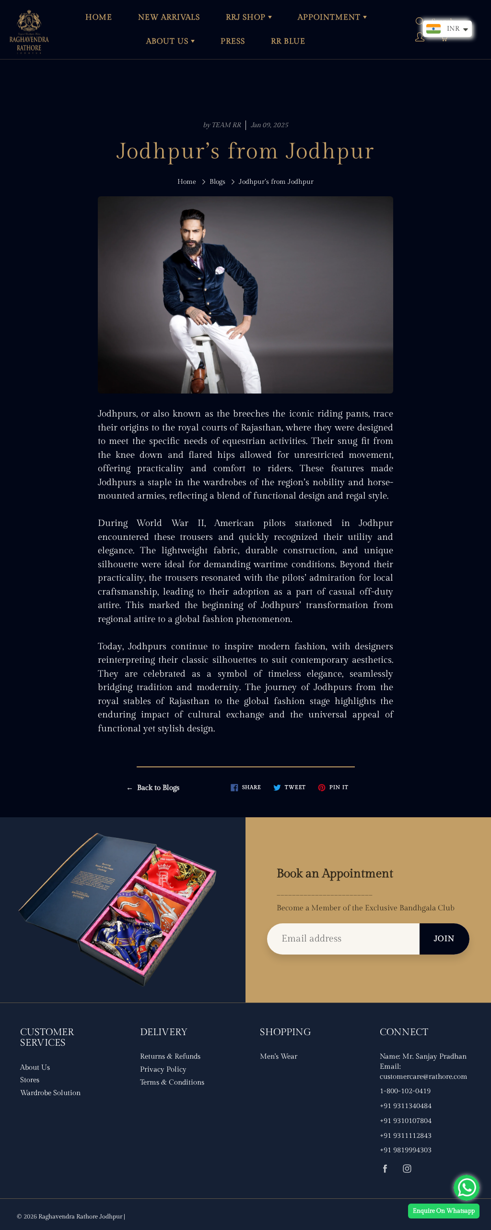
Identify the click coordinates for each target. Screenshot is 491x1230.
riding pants (342, 413)
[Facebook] (384, 1168)
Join (444, 938)
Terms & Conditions (172, 1082)
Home (186, 182)
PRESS (233, 41)
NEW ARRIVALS (169, 17)
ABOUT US (168, 41)
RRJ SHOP (247, 17)
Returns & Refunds (170, 1056)
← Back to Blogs (152, 788)
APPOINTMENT (330, 17)
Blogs (217, 182)
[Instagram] (406, 1168)
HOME (98, 17)
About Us (35, 1067)
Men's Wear (278, 1056)
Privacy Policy (163, 1069)
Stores (29, 1080)
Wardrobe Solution (50, 1093)
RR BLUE (288, 41)
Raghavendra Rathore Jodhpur (80, 1216)
